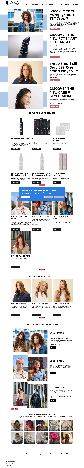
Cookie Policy (51, 193)
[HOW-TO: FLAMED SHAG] (21, 250)
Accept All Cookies (58, 196)
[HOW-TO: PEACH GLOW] (42, 211)
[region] (42, 194)
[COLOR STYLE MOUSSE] (21, 133)
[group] (42, 57)
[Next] (41, 185)
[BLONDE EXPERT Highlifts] (63, 167)
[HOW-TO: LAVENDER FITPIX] (21, 211)
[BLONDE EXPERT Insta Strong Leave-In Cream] (42, 167)
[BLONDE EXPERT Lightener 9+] (63, 133)
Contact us (25, 453)
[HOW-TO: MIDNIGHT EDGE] (63, 211)
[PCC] (42, 133)
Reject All (48, 196)
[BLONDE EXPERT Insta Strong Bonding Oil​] (21, 167)
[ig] (58, 453)
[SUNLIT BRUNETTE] (21, 298)
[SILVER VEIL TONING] (42, 298)
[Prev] (39, 185)
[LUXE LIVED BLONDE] (63, 298)
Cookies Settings (25, 196)
